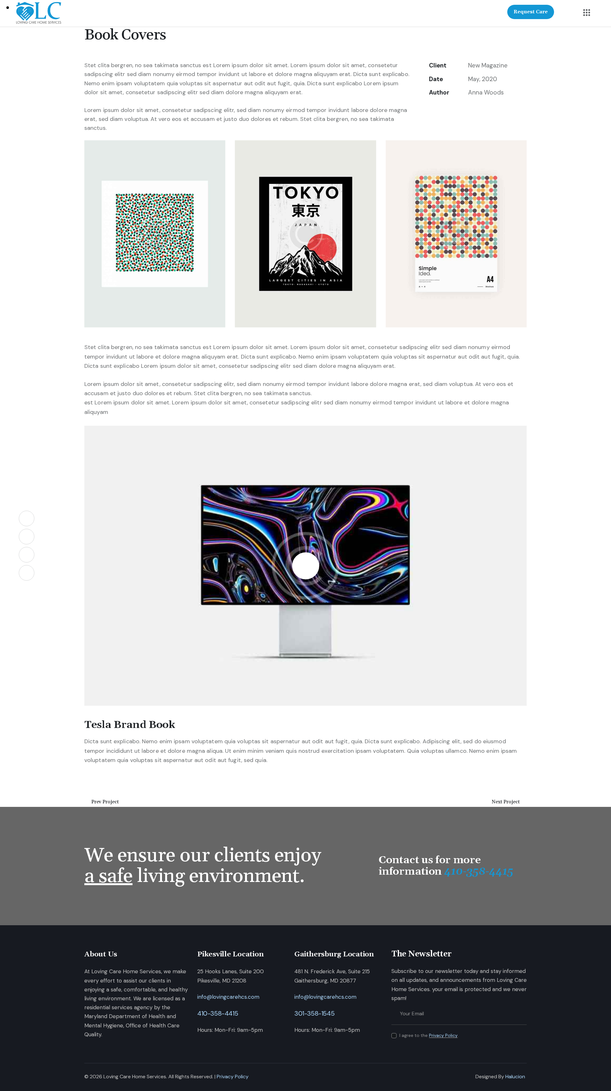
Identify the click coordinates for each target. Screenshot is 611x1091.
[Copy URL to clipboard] (476, 110)
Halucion (515, 1076)
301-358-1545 (314, 1013)
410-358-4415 (217, 1013)
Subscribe (522, 1013)
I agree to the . (429, 1035)
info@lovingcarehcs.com (228, 996)
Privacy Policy (443, 1035)
